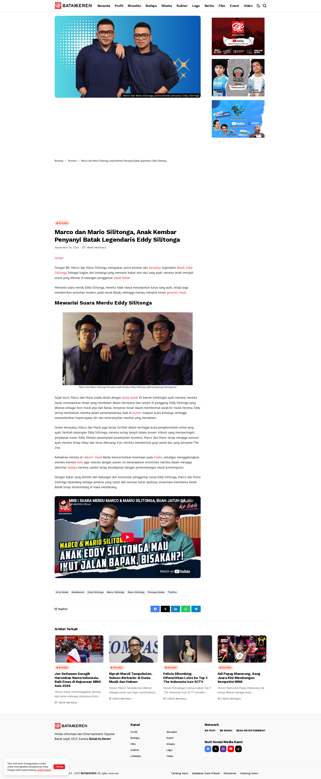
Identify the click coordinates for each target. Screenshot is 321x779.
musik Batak (122, 278)
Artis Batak (62, 592)
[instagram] (223, 749)
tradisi (158, 457)
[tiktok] (238, 749)
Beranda (59, 160)
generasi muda (176, 292)
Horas (58, 258)
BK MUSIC (226, 730)
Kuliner (135, 749)
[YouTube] (231, 749)
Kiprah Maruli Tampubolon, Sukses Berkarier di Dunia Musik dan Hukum (130, 678)
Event (169, 737)
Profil (134, 731)
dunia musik (130, 398)
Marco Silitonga (115, 592)
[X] (215, 749)
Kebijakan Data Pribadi (206, 773)
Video (169, 756)
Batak (181, 268)
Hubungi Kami (249, 773)
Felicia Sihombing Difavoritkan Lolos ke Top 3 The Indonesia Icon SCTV (185, 678)
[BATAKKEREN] (73, 5)
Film (133, 743)
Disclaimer (230, 773)
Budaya (135, 737)
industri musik (92, 457)
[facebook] (208, 749)
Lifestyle (136, 756)
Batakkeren (78, 592)
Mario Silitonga (136, 592)
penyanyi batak (156, 592)
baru (80, 462)
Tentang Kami (179, 773)
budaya (72, 467)
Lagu (169, 749)
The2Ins (172, 592)
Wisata (170, 743)
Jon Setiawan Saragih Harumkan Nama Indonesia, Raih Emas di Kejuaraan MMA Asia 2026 (78, 680)
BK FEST (210, 730)
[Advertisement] (184, 160)
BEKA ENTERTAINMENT (250, 730)
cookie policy (44, 770)
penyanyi (155, 268)
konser (136, 413)
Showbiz (72, 160)
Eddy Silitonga (95, 592)
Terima (59, 766)
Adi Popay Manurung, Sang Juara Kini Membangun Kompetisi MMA (239, 678)
